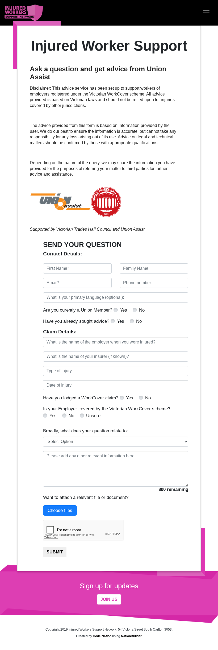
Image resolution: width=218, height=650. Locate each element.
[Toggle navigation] (206, 12)
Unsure (93, 415)
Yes (123, 310)
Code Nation (102, 636)
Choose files (60, 510)
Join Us (109, 599)
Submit (55, 552)
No (142, 310)
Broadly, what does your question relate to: (85, 430)
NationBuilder (131, 636)
